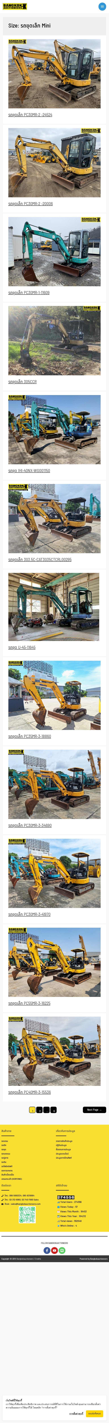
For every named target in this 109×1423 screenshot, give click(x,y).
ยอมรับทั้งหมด (94, 1413)
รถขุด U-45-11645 (21, 647)
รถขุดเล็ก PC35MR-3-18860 (29, 736)
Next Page (94, 1110)
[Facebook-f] (47, 1250)
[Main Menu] (102, 7)
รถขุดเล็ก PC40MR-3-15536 (29, 1092)
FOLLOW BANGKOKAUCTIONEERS (54, 1243)
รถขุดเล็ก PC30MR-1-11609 (29, 293)
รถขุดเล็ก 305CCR (22, 382)
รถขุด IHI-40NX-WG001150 (29, 471)
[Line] (62, 1250)
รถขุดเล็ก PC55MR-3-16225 (29, 1003)
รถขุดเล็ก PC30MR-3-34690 (30, 825)
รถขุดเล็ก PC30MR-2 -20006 (30, 204)
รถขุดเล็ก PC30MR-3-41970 (29, 914)
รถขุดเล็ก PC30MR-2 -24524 (30, 115)
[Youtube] (54, 1250)
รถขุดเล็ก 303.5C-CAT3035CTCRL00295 (40, 559)
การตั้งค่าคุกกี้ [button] (76, 1413)
